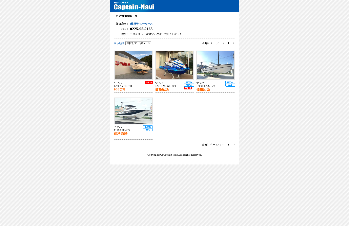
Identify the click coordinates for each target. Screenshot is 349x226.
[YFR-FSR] (134, 65)
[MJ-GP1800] (175, 65)
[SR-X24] (134, 111)
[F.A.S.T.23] (217, 65)
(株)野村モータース (141, 23)
